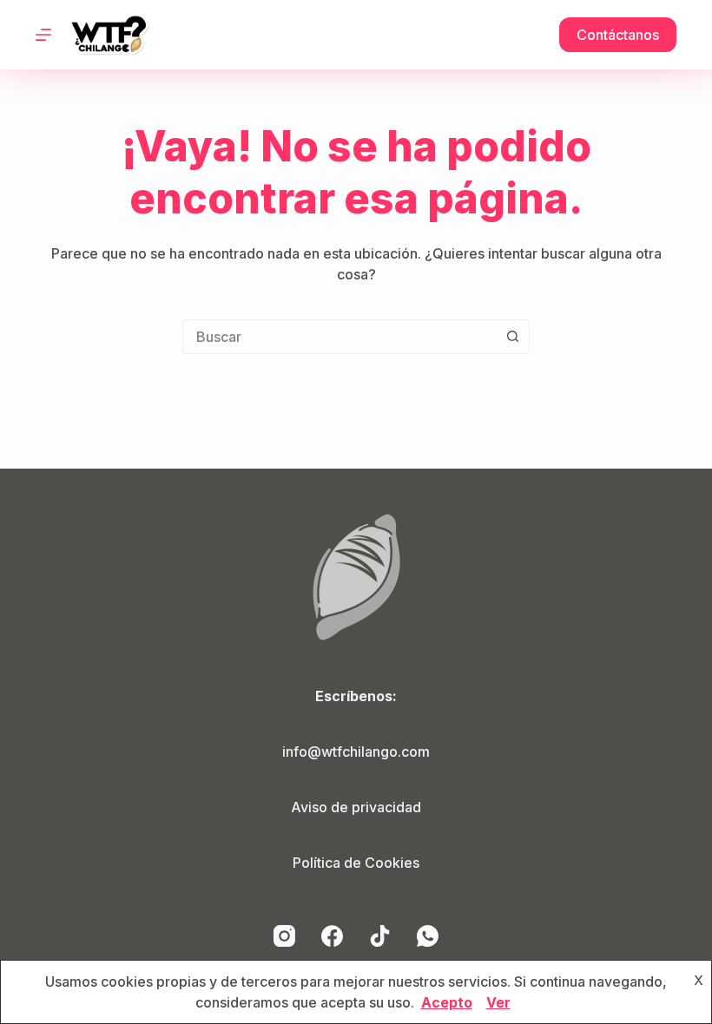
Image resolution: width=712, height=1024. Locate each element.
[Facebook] (332, 936)
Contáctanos (618, 34)
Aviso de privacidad (356, 807)
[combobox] (339, 336)
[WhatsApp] (427, 936)
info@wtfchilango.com (356, 751)
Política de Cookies (356, 862)
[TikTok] (380, 936)
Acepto (446, 1002)
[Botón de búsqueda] (512, 336)
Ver (498, 1002)
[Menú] (43, 35)
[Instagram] (284, 936)
